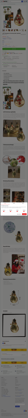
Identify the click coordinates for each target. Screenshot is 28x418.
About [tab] (23, 203)
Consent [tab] (5, 203)
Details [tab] (14, 203)
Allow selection (19, 214)
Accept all (24, 214)
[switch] (4, 211)
